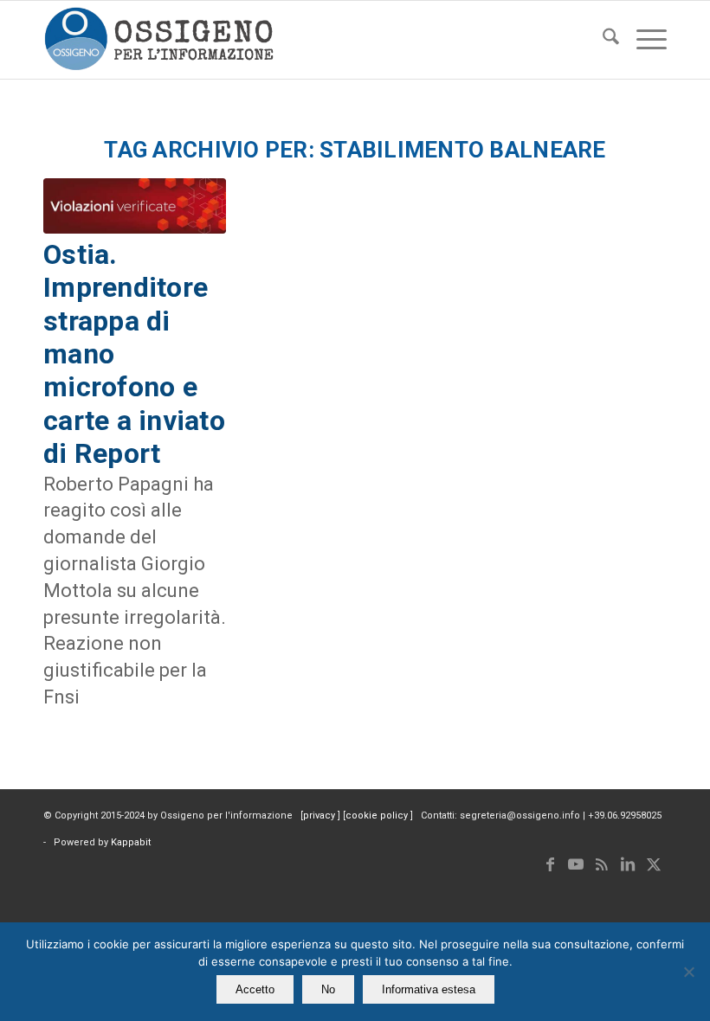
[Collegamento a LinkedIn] (628, 864)
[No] (688, 971)
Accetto (255, 989)
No (328, 989)
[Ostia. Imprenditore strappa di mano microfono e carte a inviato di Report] (134, 206)
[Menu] (643, 40)
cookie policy (377, 815)
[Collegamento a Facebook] (550, 864)
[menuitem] (602, 40)
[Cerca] (602, 40)
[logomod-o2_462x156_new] (158, 40)
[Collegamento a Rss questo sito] (602, 864)
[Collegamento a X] (654, 864)
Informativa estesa (428, 989)
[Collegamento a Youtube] (576, 864)
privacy (320, 815)
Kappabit (131, 842)
